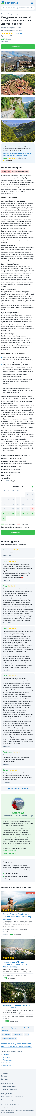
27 (18, 514)
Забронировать (17, 47)
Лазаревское (7, 1060)
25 (8, 514)
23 (32, 509)
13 (18, 504)
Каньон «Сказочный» (9, 1038)
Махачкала (6, 1057)
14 (23, 504)
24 (4, 514)
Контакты (4, 1079)
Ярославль (6, 1063)
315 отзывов (18, 33)
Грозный (6, 1054)
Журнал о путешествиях (9, 1089)
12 (13, 504)
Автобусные (6, 1034)
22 (27, 509)
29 (27, 514)
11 (8, 504)
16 (32, 504)
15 (27, 504)
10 (4, 504)
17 (4, 509)
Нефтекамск (7, 1065)
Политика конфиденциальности (12, 1100)
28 (23, 514)
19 (13, 509)
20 (18, 509)
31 (4, 518)
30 (32, 514)
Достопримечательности (9, 1086)
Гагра (27, 1034)
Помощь (4, 1076)
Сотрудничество (7, 1094)
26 (13, 514)
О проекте (4, 1073)
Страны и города (7, 1083)
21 (23, 509)
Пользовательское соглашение (12, 1097)
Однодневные (17, 1034)
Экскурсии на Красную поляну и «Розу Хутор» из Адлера (17, 1029)
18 (8, 509)
